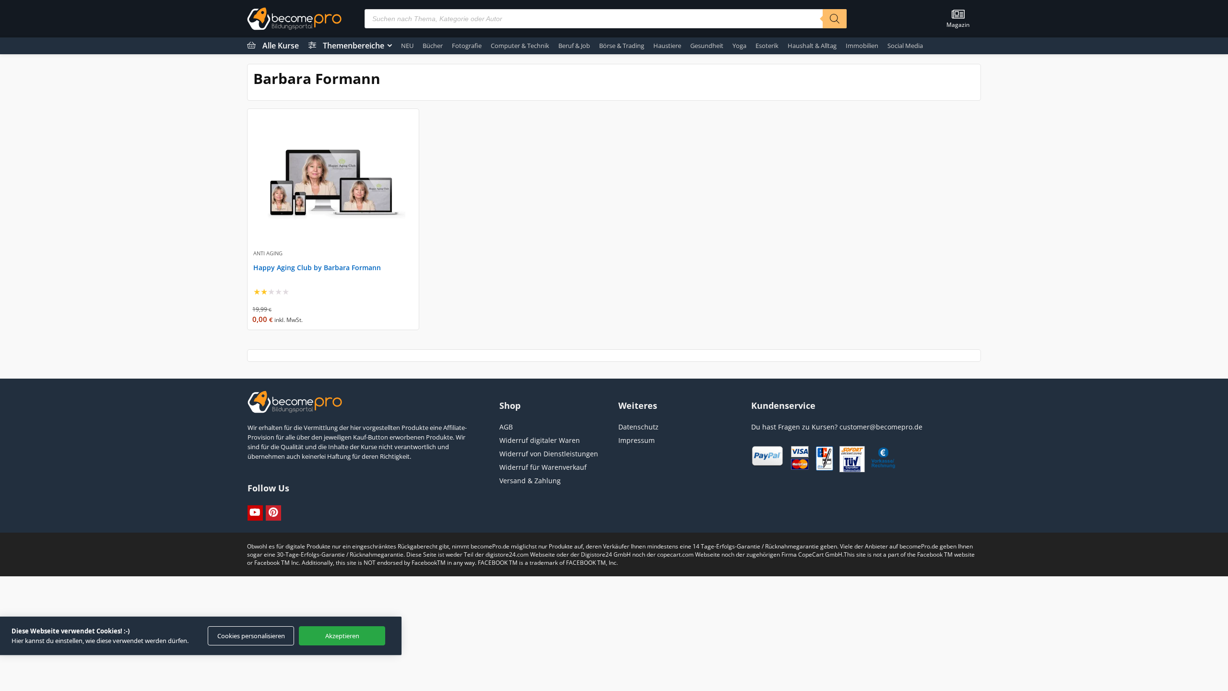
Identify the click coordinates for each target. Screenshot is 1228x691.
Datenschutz (638, 426)
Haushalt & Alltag (812, 45)
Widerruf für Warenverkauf (543, 467)
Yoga (739, 45)
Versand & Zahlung (530, 480)
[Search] (835, 18)
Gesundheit (706, 45)
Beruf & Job (574, 45)
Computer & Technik (520, 45)
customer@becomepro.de (880, 426)
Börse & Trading (621, 45)
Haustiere (667, 45)
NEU (407, 45)
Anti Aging (268, 253)
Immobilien (862, 45)
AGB (506, 426)
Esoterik (767, 45)
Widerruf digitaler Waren (539, 440)
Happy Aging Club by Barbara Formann (317, 267)
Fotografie (467, 45)
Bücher (433, 45)
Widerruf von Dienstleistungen (548, 453)
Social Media (905, 45)
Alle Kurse (280, 45)
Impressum (636, 440)
